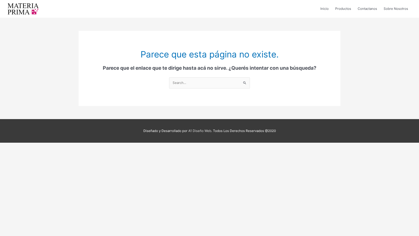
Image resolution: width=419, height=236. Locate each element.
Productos (343, 9)
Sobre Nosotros (396, 9)
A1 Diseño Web (199, 131)
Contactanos (367, 9)
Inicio (324, 9)
